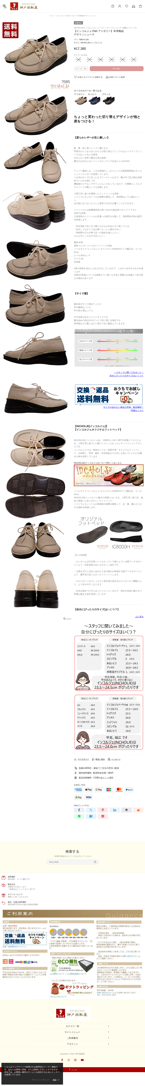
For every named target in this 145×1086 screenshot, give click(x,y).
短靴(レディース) (129, 28)
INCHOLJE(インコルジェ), (85, 28)
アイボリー (79, 94)
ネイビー (92, 94)
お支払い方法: (80, 785)
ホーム (52, 16)
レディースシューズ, (113, 28)
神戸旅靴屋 (24, 6)
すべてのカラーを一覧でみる (88, 90)
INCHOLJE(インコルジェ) (91, 43)
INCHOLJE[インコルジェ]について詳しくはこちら (98, 463)
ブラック (106, 94)
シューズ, (100, 28)
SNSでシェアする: (81, 805)
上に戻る (139, 616)
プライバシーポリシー (40, 1080)
